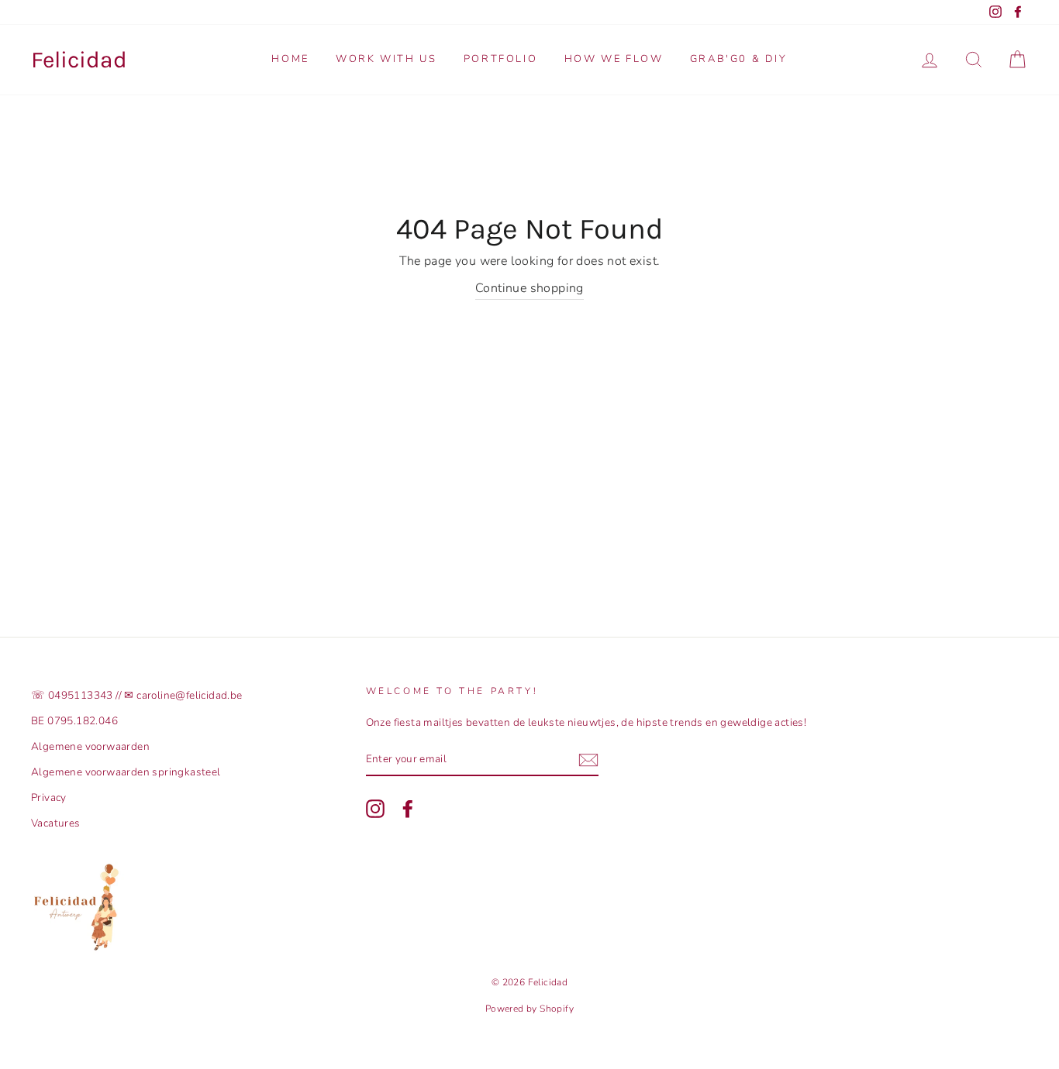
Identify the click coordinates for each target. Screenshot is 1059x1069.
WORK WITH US (386, 59)
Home (290, 59)
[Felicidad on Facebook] (407, 808)
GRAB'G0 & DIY (739, 59)
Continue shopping (529, 288)
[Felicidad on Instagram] (375, 808)
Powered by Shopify (529, 1008)
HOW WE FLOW (614, 59)
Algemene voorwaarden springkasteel (126, 772)
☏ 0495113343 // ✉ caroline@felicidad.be (137, 695)
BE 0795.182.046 (74, 720)
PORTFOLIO (500, 59)
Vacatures (56, 823)
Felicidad (79, 59)
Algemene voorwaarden (90, 746)
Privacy (49, 797)
